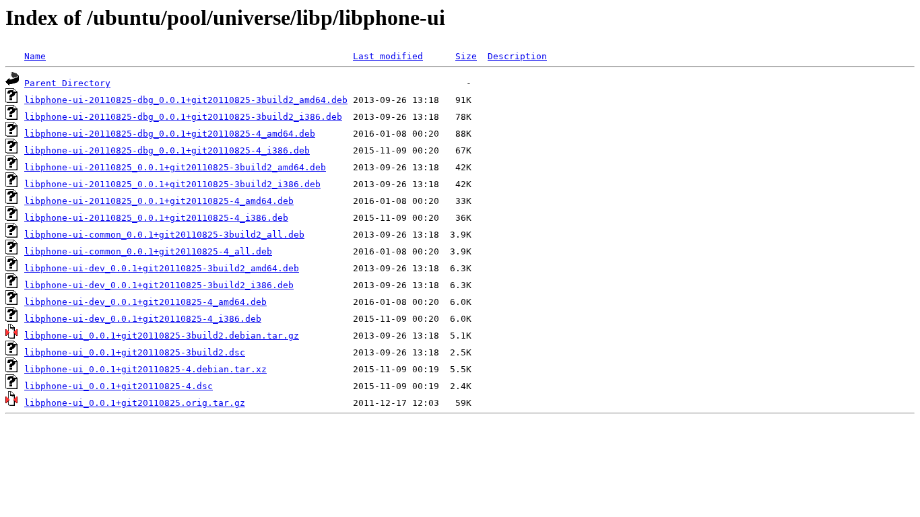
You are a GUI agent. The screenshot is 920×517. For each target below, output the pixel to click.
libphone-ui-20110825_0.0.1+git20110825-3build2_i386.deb (172, 184)
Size (466, 56)
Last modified (388, 56)
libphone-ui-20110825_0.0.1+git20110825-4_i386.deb (156, 218)
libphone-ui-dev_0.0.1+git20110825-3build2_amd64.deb (161, 268)
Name (35, 56)
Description (517, 56)
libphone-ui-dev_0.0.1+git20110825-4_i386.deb (142, 319)
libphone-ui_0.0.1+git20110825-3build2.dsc (134, 352)
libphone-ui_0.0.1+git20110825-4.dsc (118, 386)
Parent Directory (67, 83)
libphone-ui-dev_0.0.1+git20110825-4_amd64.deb (145, 302)
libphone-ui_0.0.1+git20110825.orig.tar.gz (134, 403)
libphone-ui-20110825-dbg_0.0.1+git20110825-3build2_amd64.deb (186, 100)
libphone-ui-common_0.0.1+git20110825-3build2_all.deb (164, 235)
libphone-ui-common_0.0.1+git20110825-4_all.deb (148, 251)
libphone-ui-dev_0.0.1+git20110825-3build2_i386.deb (159, 285)
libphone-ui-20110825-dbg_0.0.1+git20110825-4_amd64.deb (169, 134)
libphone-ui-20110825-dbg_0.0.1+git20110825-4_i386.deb (167, 150)
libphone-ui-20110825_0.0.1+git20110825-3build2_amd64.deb (175, 167)
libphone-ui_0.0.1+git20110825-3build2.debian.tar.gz (161, 336)
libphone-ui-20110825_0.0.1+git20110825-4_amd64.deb (159, 201)
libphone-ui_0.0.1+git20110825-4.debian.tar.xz (145, 369)
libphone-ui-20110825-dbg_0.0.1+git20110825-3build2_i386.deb (183, 117)
